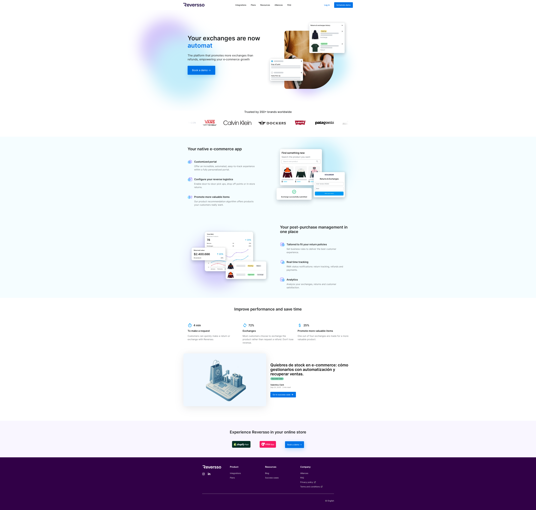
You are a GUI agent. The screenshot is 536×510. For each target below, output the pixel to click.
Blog (267, 473)
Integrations (240, 5)
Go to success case (281, 394)
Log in (327, 5)
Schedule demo (343, 5)
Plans (253, 5)
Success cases (272, 477)
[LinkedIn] (209, 474)
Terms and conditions (310, 486)
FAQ (289, 5)
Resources (265, 5)
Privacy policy (306, 482)
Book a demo (200, 70)
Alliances (279, 5)
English (331, 501)
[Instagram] (203, 474)
